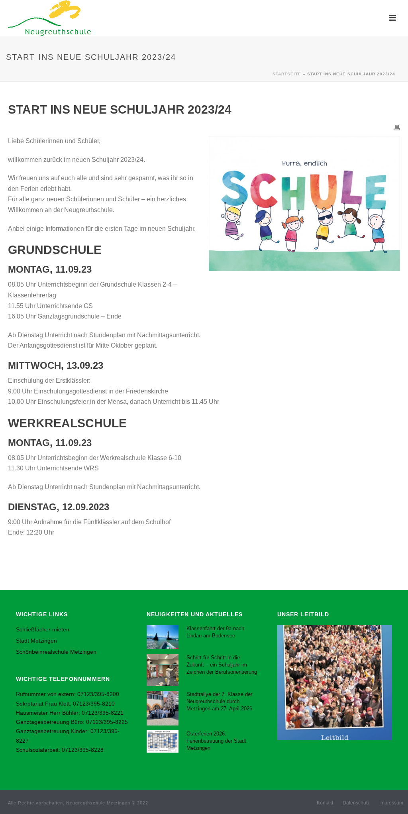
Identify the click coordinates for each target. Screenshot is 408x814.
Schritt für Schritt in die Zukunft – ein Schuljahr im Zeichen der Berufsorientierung (221, 665)
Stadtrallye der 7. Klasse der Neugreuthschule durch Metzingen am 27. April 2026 (219, 701)
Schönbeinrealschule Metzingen (56, 652)
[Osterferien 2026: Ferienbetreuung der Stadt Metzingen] (162, 741)
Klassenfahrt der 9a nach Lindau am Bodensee (215, 632)
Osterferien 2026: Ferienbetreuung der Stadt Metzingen (216, 741)
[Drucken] (397, 127)
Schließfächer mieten (42, 629)
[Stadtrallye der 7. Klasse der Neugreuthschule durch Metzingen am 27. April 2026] (162, 708)
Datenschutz (356, 803)
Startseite (287, 74)
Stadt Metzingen (36, 640)
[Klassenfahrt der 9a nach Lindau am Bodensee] (162, 637)
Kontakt (325, 803)
